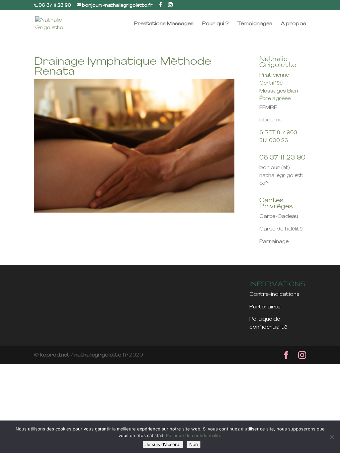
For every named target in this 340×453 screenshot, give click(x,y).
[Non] (331, 436)
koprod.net (55, 354)
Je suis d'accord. (163, 444)
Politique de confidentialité (193, 435)
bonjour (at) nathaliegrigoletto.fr (281, 175)
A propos (293, 23)
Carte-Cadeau (278, 216)
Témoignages (254, 23)
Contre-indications (274, 294)
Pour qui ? (215, 23)
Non (193, 444)
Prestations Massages (164, 23)
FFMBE (269, 107)
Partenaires (265, 306)
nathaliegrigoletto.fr (101, 354)
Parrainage (274, 241)
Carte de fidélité (280, 228)
